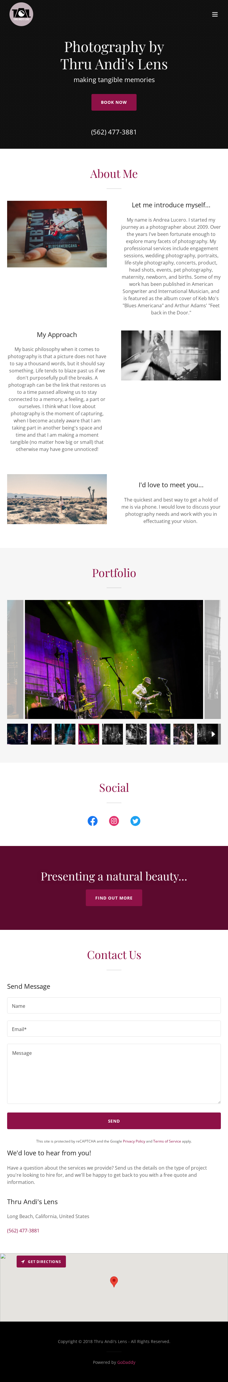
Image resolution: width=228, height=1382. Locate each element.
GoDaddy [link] (126, 1362)
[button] (215, 14)
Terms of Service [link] (167, 1141)
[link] (21, 14)
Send (114, 1121)
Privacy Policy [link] (134, 1141)
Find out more (114, 898)
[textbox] (114, 1005)
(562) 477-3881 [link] (114, 131)
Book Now (114, 102)
